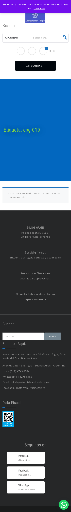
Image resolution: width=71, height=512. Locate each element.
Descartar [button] (39, 8)
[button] (64, 505)
